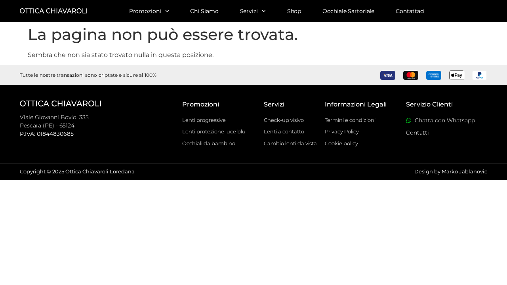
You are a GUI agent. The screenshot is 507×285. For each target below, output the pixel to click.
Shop (294, 11)
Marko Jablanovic (464, 171)
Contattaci (410, 11)
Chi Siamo (204, 11)
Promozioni (145, 11)
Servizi (249, 11)
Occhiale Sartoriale (348, 11)
